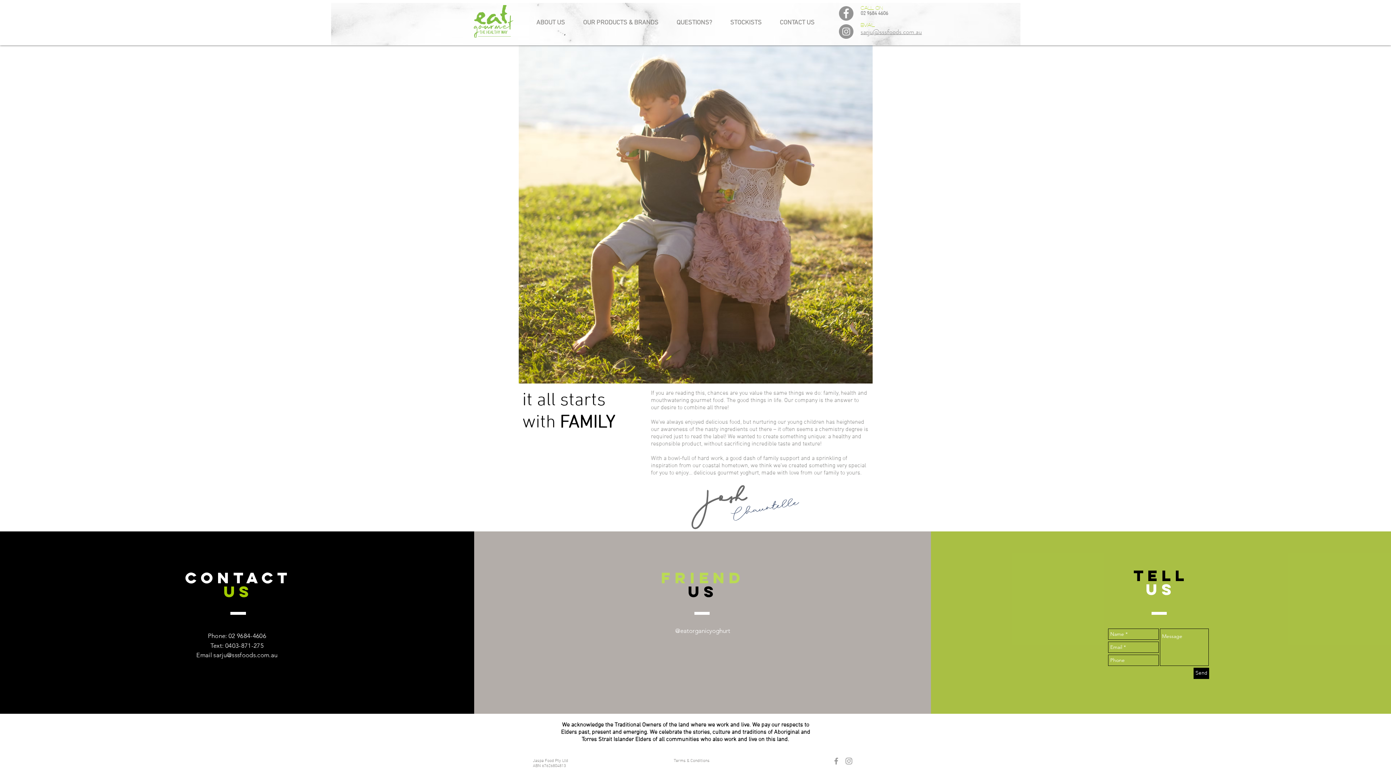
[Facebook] (846, 13)
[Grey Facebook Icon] (836, 761)
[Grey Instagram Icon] (848, 761)
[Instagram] (846, 31)
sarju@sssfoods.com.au (245, 655)
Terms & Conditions (692, 760)
